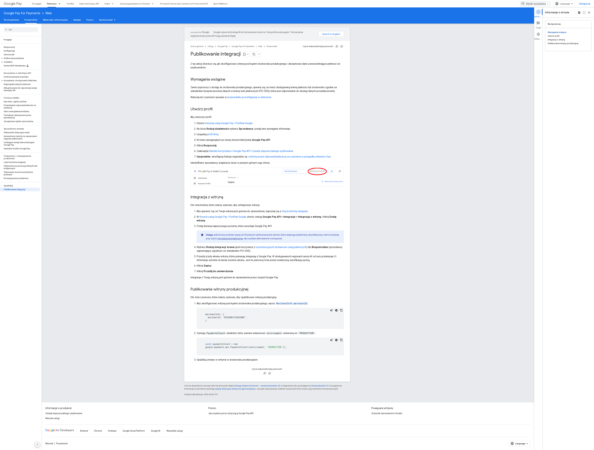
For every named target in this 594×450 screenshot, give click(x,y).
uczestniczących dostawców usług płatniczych (281, 247)
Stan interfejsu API (89, 3)
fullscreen (584, 12)
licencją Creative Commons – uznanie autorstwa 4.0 (257, 386)
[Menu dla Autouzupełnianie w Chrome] (153, 3)
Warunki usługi (52, 418)
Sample (77, 19)
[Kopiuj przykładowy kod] (341, 310)
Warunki (49, 443)
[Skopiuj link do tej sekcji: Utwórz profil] (216, 109)
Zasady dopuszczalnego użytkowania (272, 151)
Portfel (70, 3)
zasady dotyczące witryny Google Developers (235, 389)
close (589, 12)
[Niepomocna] (341, 46)
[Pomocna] (337, 46)
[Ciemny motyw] (336, 310)
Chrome (98, 431)
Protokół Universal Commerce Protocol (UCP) (184, 3)
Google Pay (13, 4)
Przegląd (36, 3)
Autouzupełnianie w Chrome (135, 3)
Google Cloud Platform (134, 431)
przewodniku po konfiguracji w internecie (249, 97)
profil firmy (213, 134)
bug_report (579, 12)
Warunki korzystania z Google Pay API (229, 151)
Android (84, 431)
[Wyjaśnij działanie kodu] (331, 310)
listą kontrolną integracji (295, 211)
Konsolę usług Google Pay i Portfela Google (229, 123)
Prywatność (62, 443)
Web (48, 13)
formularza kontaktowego (230, 238)
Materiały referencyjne (55, 19)
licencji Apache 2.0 (320, 386)
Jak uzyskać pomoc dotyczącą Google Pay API (231, 413)
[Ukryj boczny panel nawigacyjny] (37, 444)
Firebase (112, 431)
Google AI (155, 431)
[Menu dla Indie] (113, 3)
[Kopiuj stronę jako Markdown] (254, 54)
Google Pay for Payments (22, 13)
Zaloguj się (584, 3)
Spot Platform (220, 3)
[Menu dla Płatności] (60, 3)
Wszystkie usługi (174, 431)
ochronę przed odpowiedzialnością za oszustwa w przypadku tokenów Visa (289, 156)
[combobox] (535, 3)
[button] (20, 58)
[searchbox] (21, 29)
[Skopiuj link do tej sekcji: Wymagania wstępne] (228, 80)
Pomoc (90, 19)
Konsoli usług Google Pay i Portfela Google (222, 216)
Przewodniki (30, 19)
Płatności (52, 3)
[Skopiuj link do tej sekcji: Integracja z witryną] (226, 197)
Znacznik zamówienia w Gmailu (386, 413)
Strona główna (11, 19)
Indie (107, 3)
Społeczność (106, 19)
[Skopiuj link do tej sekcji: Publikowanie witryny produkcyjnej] (251, 289)
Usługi (210, 46)
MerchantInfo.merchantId (291, 303)
